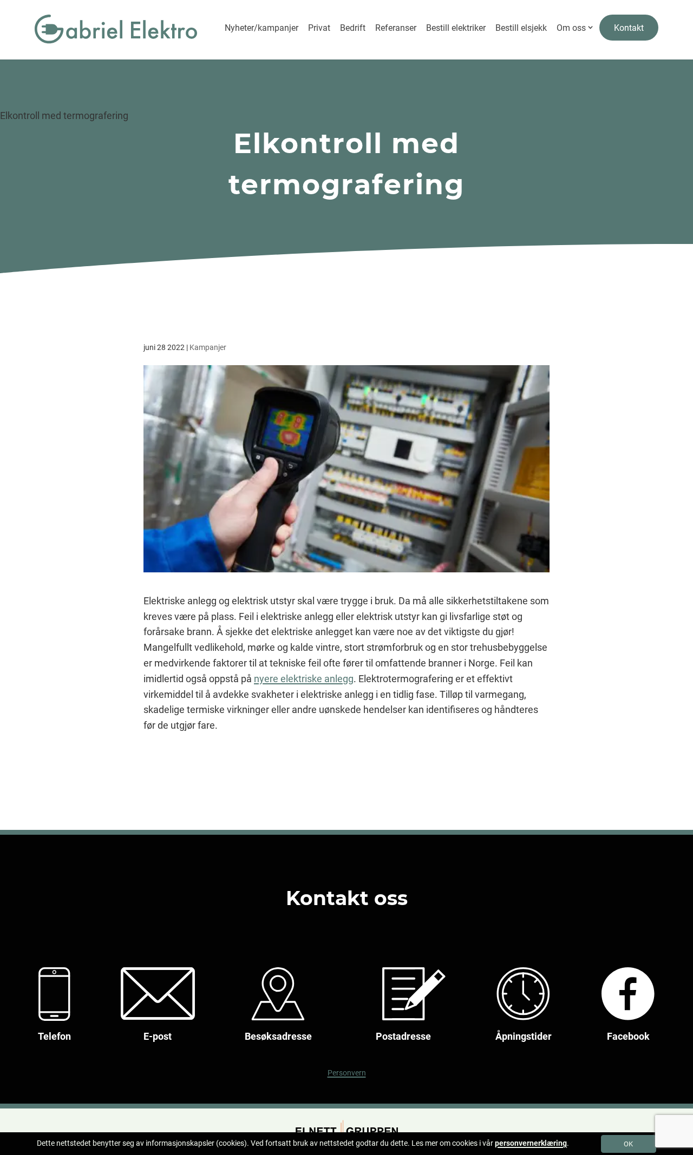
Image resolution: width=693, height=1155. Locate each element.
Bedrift (352, 28)
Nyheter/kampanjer (261, 28)
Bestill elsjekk (521, 28)
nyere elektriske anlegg (304, 678)
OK (628, 1144)
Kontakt (629, 28)
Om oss (571, 28)
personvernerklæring (531, 1143)
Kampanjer (207, 347)
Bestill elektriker (456, 28)
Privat (319, 28)
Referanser (395, 28)
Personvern (347, 1073)
